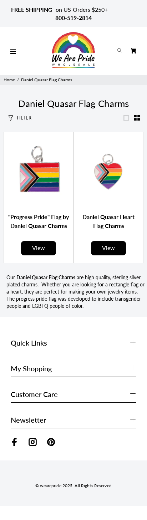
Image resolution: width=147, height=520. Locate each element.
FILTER (24, 118)
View (38, 247)
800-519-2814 (73, 17)
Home (9, 79)
